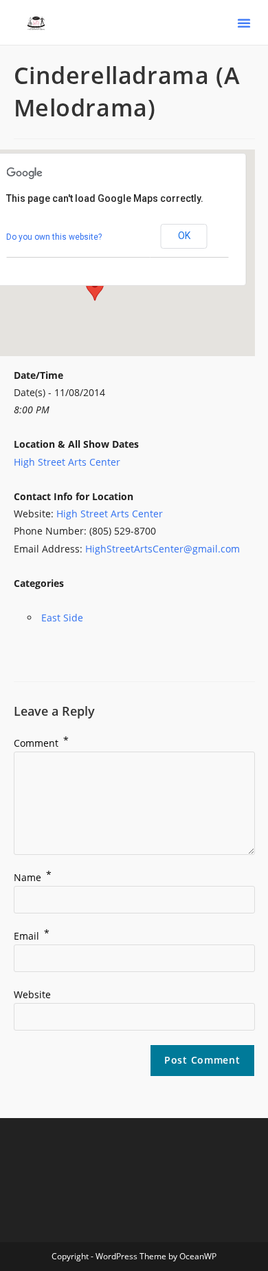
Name (33, 877)
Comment (41, 743)
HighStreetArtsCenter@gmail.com (162, 548)
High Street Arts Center (67, 461)
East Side (62, 617)
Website (32, 994)
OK (184, 235)
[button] (244, 22)
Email (31, 935)
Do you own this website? (54, 237)
